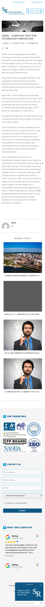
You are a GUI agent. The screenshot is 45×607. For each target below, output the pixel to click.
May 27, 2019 (19, 43)
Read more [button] (9, 556)
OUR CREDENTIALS (16, 416)
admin (6, 43)
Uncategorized (32, 43)
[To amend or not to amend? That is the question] (23, 373)
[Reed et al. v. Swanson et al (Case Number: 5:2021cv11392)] (23, 296)
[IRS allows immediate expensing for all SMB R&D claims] (23, 335)
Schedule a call (37, 2)
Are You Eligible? (19, 2)
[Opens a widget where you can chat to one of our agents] (29, 594)
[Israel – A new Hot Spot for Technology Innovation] (22, 26)
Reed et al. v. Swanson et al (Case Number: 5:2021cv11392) (23, 314)
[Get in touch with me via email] (12, 226)
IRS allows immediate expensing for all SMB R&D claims (23, 353)
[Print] (8, 48)
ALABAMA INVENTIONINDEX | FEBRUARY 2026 (23, 276)
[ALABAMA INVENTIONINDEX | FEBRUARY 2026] (23, 257)
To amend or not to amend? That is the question (23, 392)
